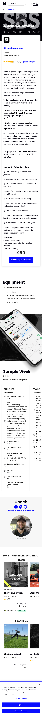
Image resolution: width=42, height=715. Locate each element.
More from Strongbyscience (21, 510)
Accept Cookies (21, 711)
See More (20, 583)
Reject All (21, 705)
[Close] (39, 684)
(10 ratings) (29, 61)
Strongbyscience (13, 48)
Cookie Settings (21, 698)
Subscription (21, 603)
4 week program (20, 665)
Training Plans (11, 9)
